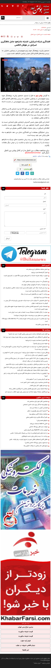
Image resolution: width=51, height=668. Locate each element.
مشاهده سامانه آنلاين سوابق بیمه (38, 414)
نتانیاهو (35, 156)
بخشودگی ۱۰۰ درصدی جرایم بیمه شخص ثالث (35, 281)
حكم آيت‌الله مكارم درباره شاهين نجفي (37, 417)
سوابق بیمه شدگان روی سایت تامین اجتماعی (35, 405)
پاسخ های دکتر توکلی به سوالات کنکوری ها (36, 446)
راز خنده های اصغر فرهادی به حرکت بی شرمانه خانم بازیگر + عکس (29, 433)
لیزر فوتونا (25, 650)
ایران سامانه (37, 663)
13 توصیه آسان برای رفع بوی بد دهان (37, 411)
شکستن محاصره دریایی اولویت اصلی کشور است (34, 382)
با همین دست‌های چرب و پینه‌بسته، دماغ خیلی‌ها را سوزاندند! (31, 315)
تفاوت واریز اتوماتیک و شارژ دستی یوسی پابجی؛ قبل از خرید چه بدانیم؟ (28, 334)
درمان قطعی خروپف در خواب (25, 645)
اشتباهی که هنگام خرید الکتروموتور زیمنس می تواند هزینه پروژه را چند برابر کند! (25, 337)
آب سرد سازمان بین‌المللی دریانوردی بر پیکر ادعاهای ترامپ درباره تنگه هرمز (27, 364)
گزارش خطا (25, 165)
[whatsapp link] (32, 173)
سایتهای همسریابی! (42, 420)
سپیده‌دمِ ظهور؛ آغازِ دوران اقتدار (39, 385)
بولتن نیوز (39, 95)
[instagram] (18, 6)
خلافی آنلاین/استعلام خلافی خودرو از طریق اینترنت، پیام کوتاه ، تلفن (28, 439)
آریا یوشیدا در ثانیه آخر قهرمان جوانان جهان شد (34, 285)
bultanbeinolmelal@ (33, 152)
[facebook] (22, 6)
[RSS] (2, 6)
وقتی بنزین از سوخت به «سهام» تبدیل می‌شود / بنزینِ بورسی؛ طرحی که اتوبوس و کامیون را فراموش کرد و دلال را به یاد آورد (25, 353)
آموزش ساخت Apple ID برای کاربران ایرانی (36, 430)
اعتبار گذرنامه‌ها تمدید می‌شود (39, 272)
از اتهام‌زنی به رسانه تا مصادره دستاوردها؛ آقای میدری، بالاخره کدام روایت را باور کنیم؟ (26, 374)
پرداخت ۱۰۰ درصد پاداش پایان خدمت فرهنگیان (35, 436)
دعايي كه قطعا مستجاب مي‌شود (39, 424)
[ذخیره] (8, 36)
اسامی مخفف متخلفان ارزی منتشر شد (37, 269)
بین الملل (39, 34)
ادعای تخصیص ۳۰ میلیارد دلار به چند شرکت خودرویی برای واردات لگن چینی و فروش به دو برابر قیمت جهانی (26, 301)
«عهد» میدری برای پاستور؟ (40, 343)
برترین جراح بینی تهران (25, 627)
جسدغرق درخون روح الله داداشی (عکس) (36, 443)
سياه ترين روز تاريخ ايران (41, 297)
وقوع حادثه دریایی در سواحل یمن (41, 23)
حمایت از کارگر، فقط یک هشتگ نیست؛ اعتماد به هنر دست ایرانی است (28, 312)
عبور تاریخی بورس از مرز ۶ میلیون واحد (37, 379)
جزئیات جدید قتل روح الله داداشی (38, 427)
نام (45, 194)
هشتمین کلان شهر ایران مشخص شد (37, 401)
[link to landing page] (39, 9)
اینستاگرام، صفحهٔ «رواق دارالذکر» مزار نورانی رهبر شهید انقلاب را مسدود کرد (26, 392)
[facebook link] (22, 173)
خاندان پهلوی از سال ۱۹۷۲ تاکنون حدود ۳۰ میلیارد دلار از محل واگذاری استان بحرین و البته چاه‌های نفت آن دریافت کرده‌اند (26, 359)
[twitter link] (17, 173)
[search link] (3, 17)
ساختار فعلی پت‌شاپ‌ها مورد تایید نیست (36, 291)
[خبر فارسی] (25, 575)
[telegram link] (27, 173)
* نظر (44, 209)
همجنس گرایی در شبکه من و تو (39, 408)
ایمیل (44, 201)
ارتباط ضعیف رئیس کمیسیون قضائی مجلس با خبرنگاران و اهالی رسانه (28, 389)
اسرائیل (40, 156)
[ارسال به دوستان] (4, 36)
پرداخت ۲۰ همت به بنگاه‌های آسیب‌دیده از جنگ (34, 294)
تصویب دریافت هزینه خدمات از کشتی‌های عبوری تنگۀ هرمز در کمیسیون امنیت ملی (26, 277)
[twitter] (7, 6)
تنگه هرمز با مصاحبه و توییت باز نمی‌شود (36, 340)
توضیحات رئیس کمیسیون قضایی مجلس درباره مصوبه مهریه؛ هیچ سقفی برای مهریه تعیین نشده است (26, 307)
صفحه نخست (46, 34)
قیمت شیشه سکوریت (25, 631)
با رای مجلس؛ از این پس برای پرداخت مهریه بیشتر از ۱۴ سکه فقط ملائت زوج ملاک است (25, 320)
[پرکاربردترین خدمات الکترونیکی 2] (25, 490)
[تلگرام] (26, 254)
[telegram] (13, 5)
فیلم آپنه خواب (25, 641)
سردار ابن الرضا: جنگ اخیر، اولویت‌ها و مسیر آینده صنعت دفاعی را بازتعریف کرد (25, 288)
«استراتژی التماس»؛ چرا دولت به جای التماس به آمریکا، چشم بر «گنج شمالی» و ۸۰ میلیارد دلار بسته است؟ (25, 348)
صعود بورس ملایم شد (41, 324)
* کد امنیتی (43, 229)
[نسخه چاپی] (2, 36)
